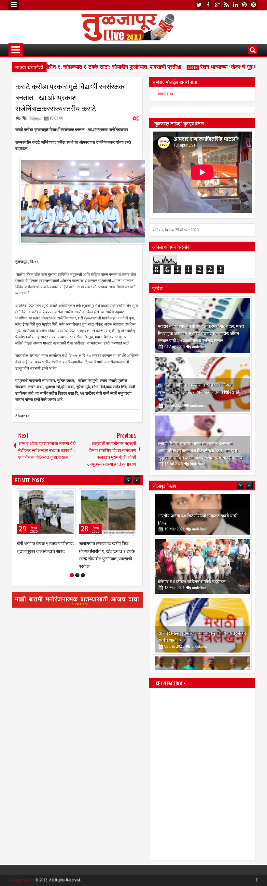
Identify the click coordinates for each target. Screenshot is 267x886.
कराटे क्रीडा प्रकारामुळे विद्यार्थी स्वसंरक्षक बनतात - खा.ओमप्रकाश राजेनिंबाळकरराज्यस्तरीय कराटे (69, 97)
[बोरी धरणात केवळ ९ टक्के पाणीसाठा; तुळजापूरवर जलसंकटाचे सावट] (46, 513)
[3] (83, 575)
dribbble (244, 5)
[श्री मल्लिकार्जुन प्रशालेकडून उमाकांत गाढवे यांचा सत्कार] (202, 640)
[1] (72, 575)
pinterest (253, 5)
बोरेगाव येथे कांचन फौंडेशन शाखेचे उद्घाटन (192, 537)
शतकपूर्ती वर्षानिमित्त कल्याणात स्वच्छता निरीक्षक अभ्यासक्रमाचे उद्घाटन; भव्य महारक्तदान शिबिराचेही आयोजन (199, 391)
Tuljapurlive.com (21, 880)
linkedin (235, 5)
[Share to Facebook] (54, 495)
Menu (13, 5)
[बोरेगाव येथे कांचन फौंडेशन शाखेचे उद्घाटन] (202, 523)
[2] (77, 575)
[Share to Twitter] (61, 495)
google (217, 5)
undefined (199, 347)
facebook (208, 5)
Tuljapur (35, 118)
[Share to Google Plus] (68, 495)
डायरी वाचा (165, 93)
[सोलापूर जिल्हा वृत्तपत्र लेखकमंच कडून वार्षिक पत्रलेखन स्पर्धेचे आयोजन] (202, 582)
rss (226, 5)
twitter (199, 5)
